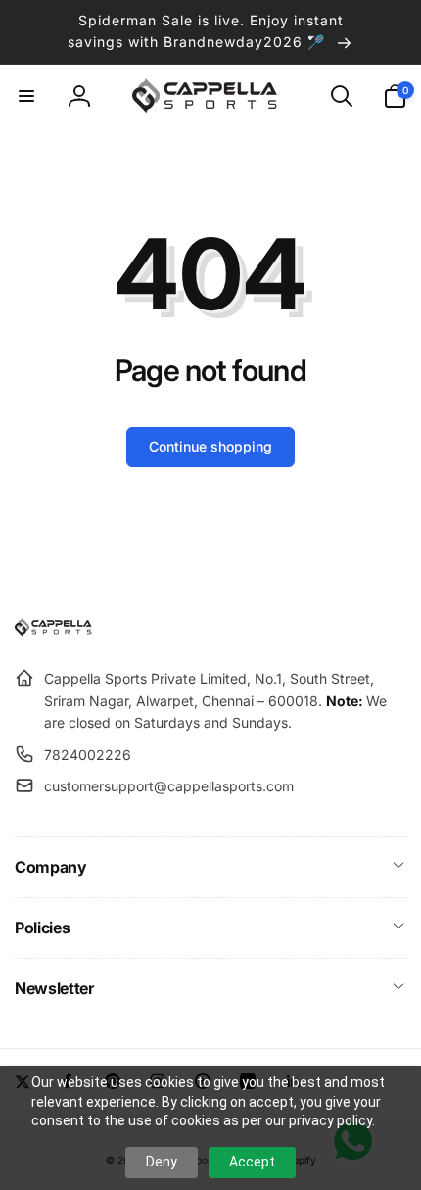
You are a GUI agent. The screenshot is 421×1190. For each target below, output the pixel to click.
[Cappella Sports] (56, 631)
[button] (26, 96)
